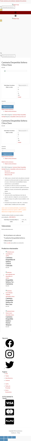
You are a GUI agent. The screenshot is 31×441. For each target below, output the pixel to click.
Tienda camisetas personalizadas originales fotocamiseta (13, 1)
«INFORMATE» (12, 217)
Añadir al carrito (7, 106)
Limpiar (19, 97)
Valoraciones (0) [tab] (8, 174)
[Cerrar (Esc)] (14, 437)
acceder (9, 242)
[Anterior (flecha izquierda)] (2, 440)
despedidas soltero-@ (15, 116)
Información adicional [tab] (9, 172)
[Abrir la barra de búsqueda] (1, 53)
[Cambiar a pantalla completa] (6, 437)
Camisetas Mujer (16, 114)
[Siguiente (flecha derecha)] (6, 440)
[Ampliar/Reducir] (2, 437)
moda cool (23, 116)
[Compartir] (10, 437)
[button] (15, 12)
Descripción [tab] (7, 171)
